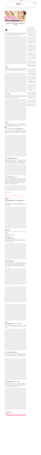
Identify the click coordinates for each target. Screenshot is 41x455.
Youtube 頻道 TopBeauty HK (11, 413)
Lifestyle (14, 7)
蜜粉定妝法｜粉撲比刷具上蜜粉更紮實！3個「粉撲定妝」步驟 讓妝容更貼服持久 (14, 197)
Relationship (28, 7)
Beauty (7, 7)
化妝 (12, 204)
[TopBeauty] (20, 4)
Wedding (22, 7)
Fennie (9, 29)
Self (34, 7)
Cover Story (32, 7)
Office (16, 7)
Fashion (25, 7)
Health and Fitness (10, 7)
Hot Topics (19, 7)
